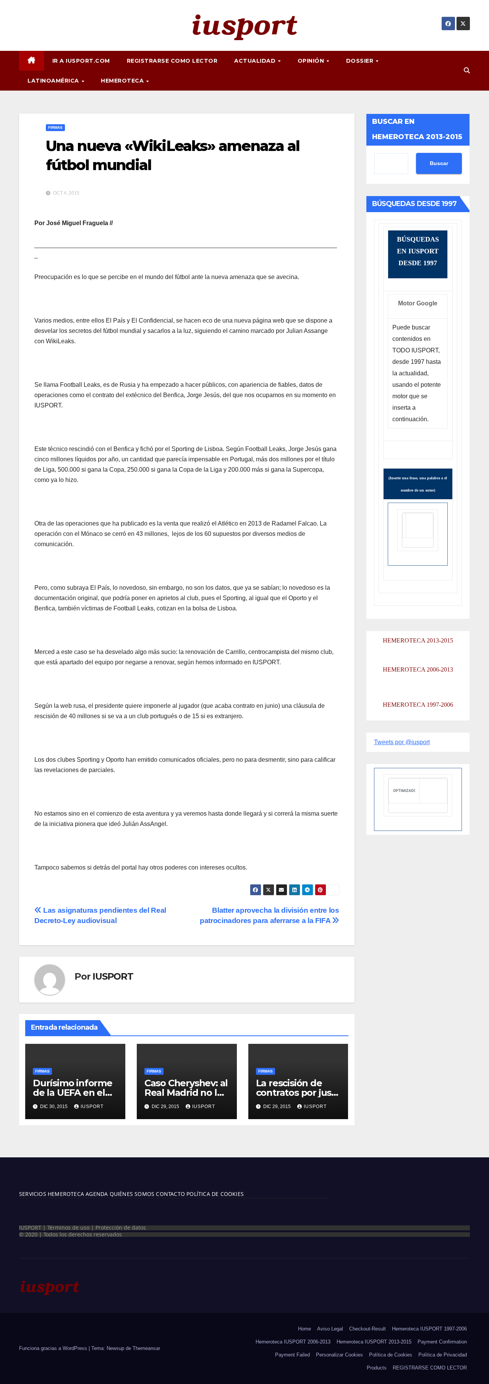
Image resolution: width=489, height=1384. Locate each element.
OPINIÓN (312, 60)
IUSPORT (112, 976)
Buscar (439, 164)
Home (304, 1329)
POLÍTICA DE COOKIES (214, 1193)
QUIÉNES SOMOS (132, 1193)
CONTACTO (170, 1193)
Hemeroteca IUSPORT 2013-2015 (374, 1342)
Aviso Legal (330, 1329)
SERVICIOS (32, 1193)
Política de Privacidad (442, 1355)
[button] (467, 70)
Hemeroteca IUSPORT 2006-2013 (293, 1342)
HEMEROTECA (123, 80)
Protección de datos (121, 1227)
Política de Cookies (390, 1355)
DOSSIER (360, 60)
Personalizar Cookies (339, 1355)
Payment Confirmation (442, 1342)
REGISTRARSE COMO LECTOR (172, 60)
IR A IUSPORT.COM (81, 60)
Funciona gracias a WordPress (54, 1348)
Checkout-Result (367, 1329)
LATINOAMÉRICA (54, 80)
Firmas (55, 127)
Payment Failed (292, 1355)
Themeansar (146, 1348)
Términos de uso (68, 1227)
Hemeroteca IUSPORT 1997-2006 (429, 1329)
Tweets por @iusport (402, 742)
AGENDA (96, 1193)
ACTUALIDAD (255, 60)
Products (377, 1368)
